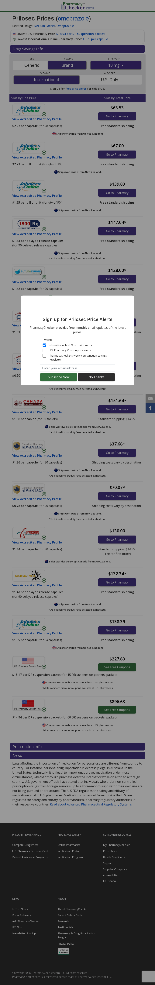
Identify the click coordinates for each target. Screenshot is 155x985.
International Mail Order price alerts (70, 345)
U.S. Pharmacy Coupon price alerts (70, 350)
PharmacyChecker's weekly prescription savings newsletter (78, 357)
